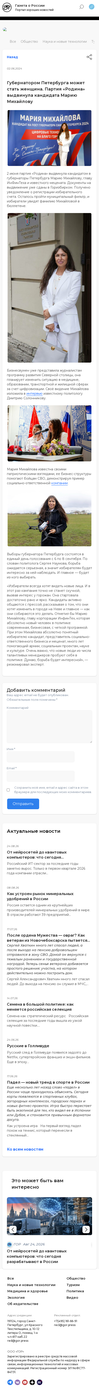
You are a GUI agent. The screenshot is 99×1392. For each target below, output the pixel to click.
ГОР (18, 1244)
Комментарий (18, 708)
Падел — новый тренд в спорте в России (48, 1082)
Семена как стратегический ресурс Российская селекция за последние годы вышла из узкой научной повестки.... (47, 1021)
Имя (11, 749)
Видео (72, 1298)
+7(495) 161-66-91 (65, 1321)
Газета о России (30, 5)
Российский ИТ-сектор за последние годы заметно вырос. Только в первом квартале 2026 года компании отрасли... (46, 868)
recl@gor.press (65, 1325)
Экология (16, 1298)
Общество (29, 41)
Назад (12, 57)
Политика (75, 1291)
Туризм (73, 1285)
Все (13, 41)
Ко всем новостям (25, 1149)
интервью (34, 393)
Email (12, 768)
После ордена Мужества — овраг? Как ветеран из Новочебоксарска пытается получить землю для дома (47, 940)
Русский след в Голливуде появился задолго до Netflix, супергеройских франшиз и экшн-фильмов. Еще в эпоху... (49, 1057)
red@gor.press (17, 1340)
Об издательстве (22, 1304)
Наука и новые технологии (65, 41)
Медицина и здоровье (27, 1291)
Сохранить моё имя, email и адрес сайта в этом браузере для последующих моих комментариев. (53, 790)
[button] (86, 1229)
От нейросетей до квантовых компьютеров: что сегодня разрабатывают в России (37, 857)
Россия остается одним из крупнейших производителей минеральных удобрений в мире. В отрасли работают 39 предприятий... (48, 910)
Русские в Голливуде (28, 1046)
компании (59, 483)
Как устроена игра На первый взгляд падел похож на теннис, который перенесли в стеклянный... (44, 1130)
